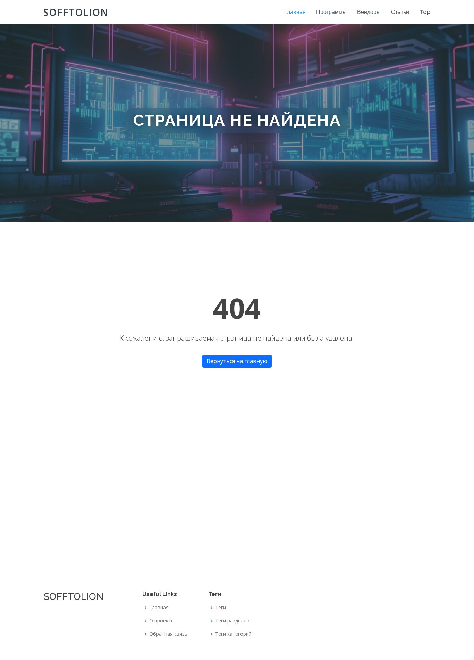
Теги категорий (233, 634)
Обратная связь (168, 634)
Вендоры (369, 12)
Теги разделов (232, 620)
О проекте (161, 620)
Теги (220, 607)
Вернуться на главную (237, 361)
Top (425, 12)
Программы (331, 12)
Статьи (400, 12)
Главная (295, 12)
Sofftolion (76, 12)
